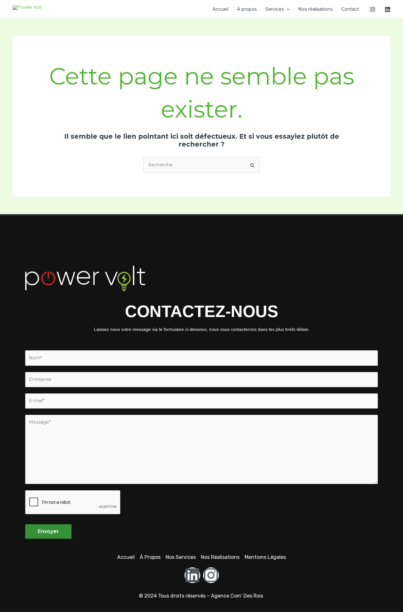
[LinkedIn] (387, 9)
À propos (247, 9)
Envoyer (48, 531)
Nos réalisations (315, 9)
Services (274, 9)
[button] (286, 9)
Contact (350, 9)
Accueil (220, 9)
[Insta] (372, 9)
